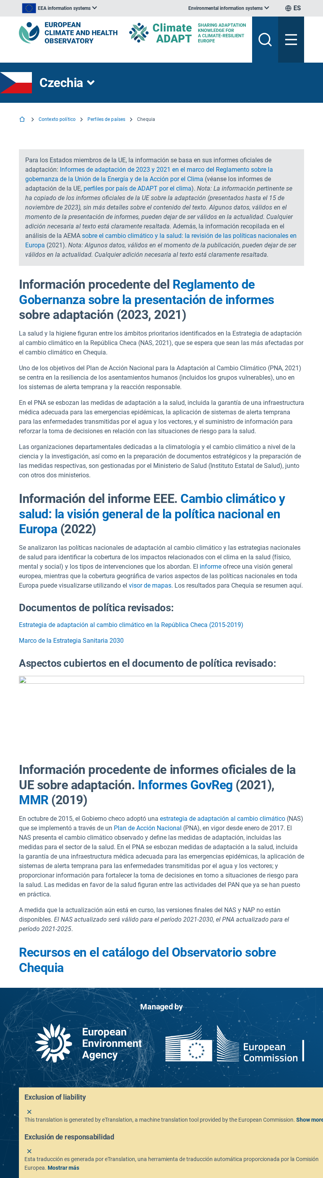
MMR (33, 799)
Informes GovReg (185, 784)
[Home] (23, 120)
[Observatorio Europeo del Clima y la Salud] (68, 32)
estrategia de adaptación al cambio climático (222, 818)
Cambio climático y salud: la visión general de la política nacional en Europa (152, 513)
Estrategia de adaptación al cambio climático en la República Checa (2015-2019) (131, 625)
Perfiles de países (106, 119)
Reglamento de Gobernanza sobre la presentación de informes (146, 292)
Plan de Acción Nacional (148, 828)
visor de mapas (150, 585)
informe (210, 566)
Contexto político (57, 119)
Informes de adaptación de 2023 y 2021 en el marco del (138, 169)
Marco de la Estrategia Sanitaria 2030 (71, 640)
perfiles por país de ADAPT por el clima (137, 188)
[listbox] (59, 8)
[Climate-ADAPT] (187, 32)
